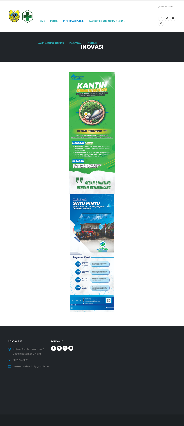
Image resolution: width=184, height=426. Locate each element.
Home (41, 21)
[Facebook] (161, 18)
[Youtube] (172, 18)
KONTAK (92, 43)
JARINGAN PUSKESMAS (51, 43)
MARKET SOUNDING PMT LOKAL (107, 21)
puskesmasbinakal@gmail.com (31, 366)
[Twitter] (166, 18)
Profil (54, 21)
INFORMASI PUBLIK (73, 21)
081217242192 (20, 360)
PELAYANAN (75, 43)
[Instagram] (161, 23)
